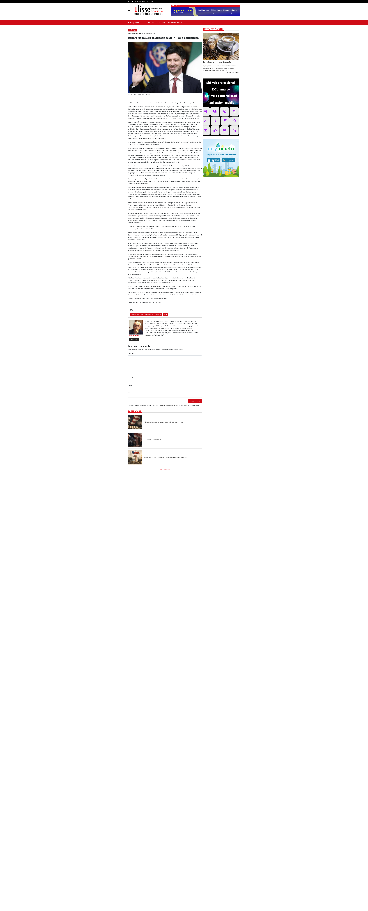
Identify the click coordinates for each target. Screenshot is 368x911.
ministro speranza (147, 314)
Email (130, 385)
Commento (132, 353)
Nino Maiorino (137, 33)
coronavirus (135, 314)
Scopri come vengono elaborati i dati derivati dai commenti (179, 405)
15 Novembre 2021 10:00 (149, 33)
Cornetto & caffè (213, 29)
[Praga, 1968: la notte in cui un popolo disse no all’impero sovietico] (135, 457)
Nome (130, 378)
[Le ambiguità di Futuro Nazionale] (221, 46)
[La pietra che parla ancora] (135, 440)
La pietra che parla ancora (152, 440)
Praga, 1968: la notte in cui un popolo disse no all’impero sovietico (165, 457)
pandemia (158, 314)
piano (165, 314)
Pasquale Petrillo (233, 73)
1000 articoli (134, 339)
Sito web (131, 393)
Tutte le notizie (164, 470)
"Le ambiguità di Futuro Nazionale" (184, 22)
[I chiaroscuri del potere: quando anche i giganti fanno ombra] (135, 422)
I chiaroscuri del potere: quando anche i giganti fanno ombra (163, 422)
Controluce (132, 30)
